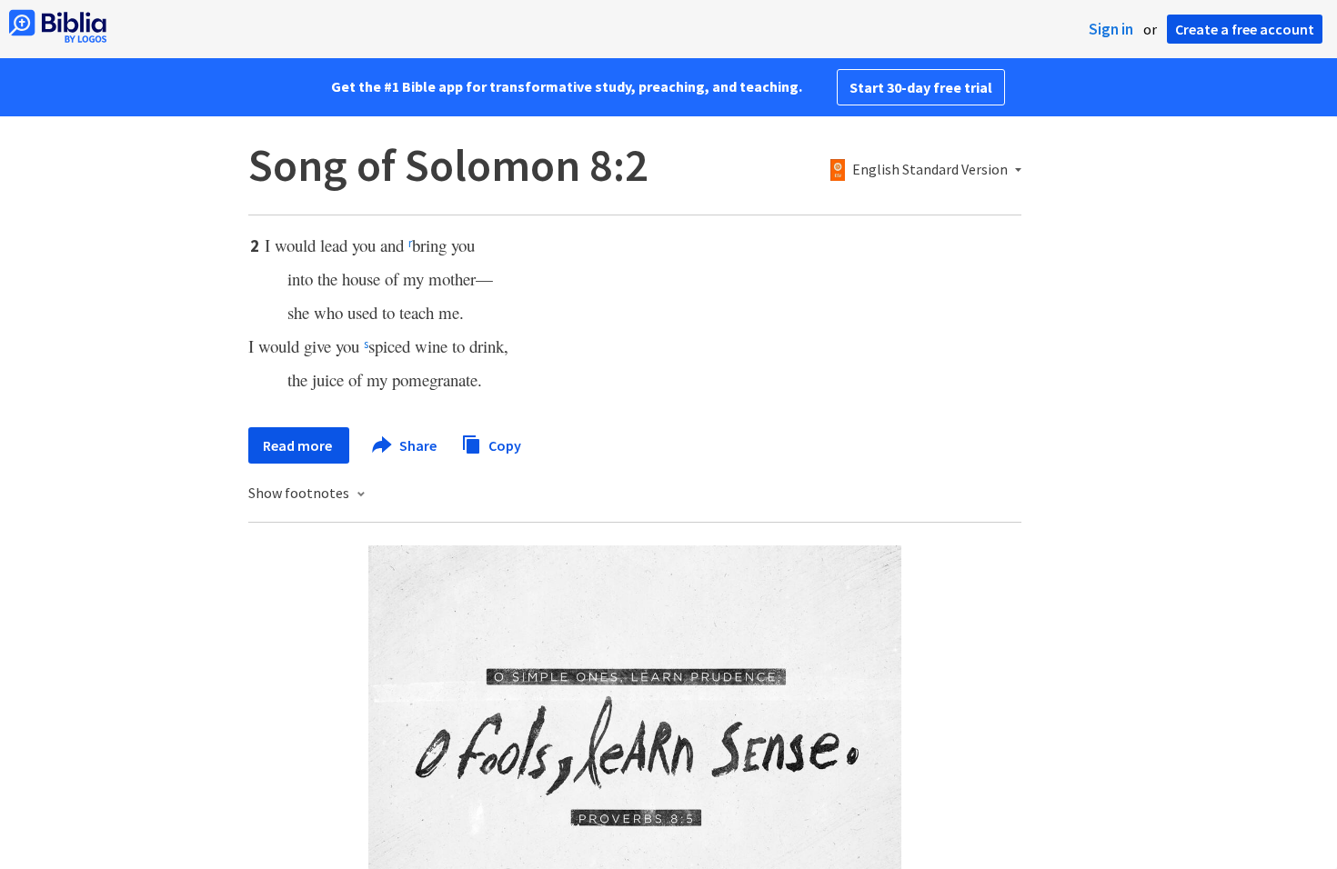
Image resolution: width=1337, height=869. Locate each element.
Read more (299, 445)
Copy (503, 444)
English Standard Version (930, 170)
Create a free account (1244, 29)
